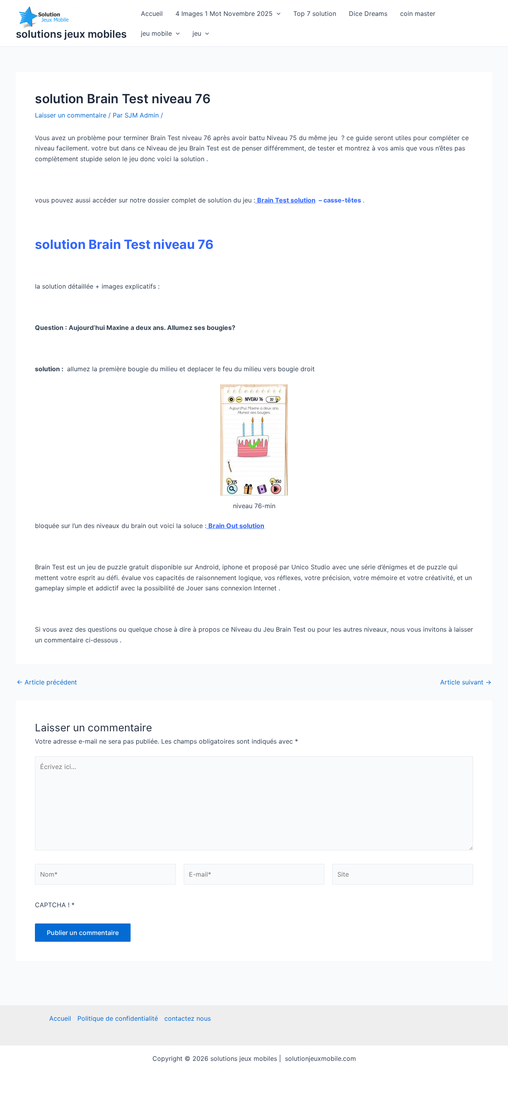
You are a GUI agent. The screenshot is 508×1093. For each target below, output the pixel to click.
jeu (196, 33)
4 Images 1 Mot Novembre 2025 (224, 13)
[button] (277, 13)
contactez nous (187, 1018)
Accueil (152, 13)
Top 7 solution (314, 13)
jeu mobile (156, 33)
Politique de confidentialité (117, 1018)
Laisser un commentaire (70, 115)
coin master (417, 13)
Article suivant (465, 682)
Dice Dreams (368, 13)
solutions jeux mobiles (71, 34)
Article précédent (47, 682)
